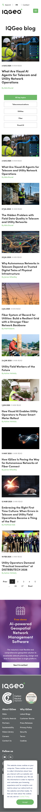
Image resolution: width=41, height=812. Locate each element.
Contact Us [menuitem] (7, 740)
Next (30, 586)
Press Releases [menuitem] (26, 723)
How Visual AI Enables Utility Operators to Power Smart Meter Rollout (19, 414)
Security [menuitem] (23, 731)
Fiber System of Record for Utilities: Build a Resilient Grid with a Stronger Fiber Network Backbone (20, 320)
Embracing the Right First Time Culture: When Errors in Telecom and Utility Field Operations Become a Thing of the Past (20, 514)
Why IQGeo (26, 709)
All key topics (20, 97)
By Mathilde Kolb (8, 524)
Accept (25, 802)
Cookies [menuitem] (23, 740)
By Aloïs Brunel (7, 88)
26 (15, 586)
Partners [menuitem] (6, 723)
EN (17, 5)
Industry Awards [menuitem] (9, 718)
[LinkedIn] (10, 757)
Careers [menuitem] (5, 736)
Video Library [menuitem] (8, 731)
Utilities (20, 111)
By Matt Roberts (8, 328)
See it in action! (20, 664)
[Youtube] (5, 757)
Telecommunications (20, 104)
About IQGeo (9, 709)
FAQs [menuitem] (4, 714)
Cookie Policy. (24, 796)
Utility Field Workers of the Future (18, 368)
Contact (26, 4)
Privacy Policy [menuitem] (26, 727)
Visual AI (20, 125)
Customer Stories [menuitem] (27, 718)
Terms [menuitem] (22, 736)
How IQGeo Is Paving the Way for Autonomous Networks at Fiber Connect (20, 462)
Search (8, 4)
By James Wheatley (9, 277)
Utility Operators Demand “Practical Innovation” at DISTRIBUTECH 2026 (18, 566)
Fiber (21, 118)
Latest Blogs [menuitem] (25, 714)
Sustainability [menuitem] (8, 727)
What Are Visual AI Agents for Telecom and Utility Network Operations (19, 76)
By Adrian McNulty (9, 373)
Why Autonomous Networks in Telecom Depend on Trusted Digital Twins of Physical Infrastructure (20, 268)
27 (22, 586)
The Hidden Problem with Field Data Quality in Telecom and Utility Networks (20, 218)
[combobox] (16, 4)
